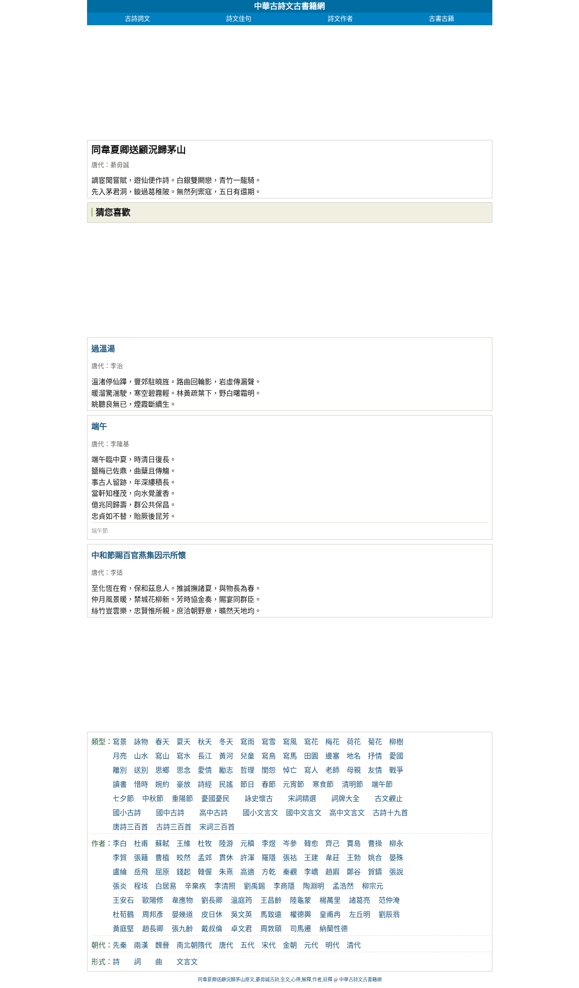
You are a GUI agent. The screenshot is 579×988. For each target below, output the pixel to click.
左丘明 (359, 915)
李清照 (225, 886)
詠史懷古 (259, 799)
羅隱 (269, 858)
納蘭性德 (333, 929)
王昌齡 (271, 900)
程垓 (141, 886)
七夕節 (123, 799)
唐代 (97, 165)
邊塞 (332, 756)
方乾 (269, 872)
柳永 (396, 844)
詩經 (205, 785)
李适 (116, 572)
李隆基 (119, 444)
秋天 (205, 742)
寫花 (311, 742)
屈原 (162, 872)
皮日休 (212, 915)
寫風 (290, 742)
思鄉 (162, 770)
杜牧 (205, 844)
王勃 (354, 858)
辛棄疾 (195, 886)
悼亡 (290, 770)
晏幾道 (182, 915)
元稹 (247, 844)
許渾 (247, 858)
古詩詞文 (137, 18)
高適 (247, 872)
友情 (375, 770)
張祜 (290, 858)
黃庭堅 (123, 929)
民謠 (226, 785)
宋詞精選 (302, 799)
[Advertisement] (289, 80)
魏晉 (162, 945)
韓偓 (205, 872)
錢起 (183, 872)
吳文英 (241, 915)
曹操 (375, 844)
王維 (183, 844)
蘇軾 (162, 844)
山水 (141, 756)
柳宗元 (372, 886)
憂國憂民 (215, 799)
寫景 (120, 742)
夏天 (183, 742)
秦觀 (290, 872)
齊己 (332, 844)
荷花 (354, 742)
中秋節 (152, 799)
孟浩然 (343, 886)
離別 (120, 770)
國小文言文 (260, 813)
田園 (311, 756)
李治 (116, 366)
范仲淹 (389, 900)
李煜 (269, 844)
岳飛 (141, 872)
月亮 (120, 756)
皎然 (183, 858)
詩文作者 (340, 18)
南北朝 (187, 945)
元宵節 (293, 785)
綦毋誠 (119, 165)
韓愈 (311, 844)
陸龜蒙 (300, 900)
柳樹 (396, 742)
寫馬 (290, 756)
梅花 (332, 742)
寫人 (311, 770)
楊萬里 (330, 900)
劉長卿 (212, 900)
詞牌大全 (345, 799)
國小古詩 (127, 813)
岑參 (290, 844)
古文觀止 (389, 799)
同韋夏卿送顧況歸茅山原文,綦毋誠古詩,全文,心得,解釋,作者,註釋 (265, 979)
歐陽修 (152, 900)
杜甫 (141, 844)
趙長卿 (152, 929)
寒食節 (323, 785)
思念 (183, 770)
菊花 (375, 742)
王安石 (123, 900)
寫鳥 (269, 756)
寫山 (162, 756)
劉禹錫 (254, 886)
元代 (311, 945)
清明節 (352, 785)
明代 (332, 945)
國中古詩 (170, 813)
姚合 (375, 858)
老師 (332, 770)
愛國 (396, 756)
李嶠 (311, 872)
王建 (311, 858)
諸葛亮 (359, 900)
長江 (205, 756)
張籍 (141, 858)
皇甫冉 (330, 915)
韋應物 (182, 900)
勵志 (226, 770)
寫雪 (269, 742)
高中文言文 (347, 813)
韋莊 (332, 858)
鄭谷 (354, 872)
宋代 (269, 945)
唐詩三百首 (130, 827)
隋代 (205, 945)
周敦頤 (271, 929)
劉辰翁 (389, 915)
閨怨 (269, 770)
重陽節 (182, 799)
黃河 (226, 756)
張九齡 (182, 929)
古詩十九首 (390, 813)
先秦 (120, 945)
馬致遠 (271, 915)
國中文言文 (303, 813)
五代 (247, 945)
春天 (162, 742)
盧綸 (120, 872)
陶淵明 (313, 886)
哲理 (247, 770)
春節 (269, 785)
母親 (354, 770)
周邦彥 (152, 915)
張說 (396, 872)
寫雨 (247, 742)
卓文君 (241, 929)
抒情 (375, 756)
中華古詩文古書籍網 (289, 6)
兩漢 (141, 945)
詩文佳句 (238, 18)
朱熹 (226, 872)
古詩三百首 (173, 827)
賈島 (354, 844)
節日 (247, 785)
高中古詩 (213, 813)
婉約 (162, 785)
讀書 (120, 785)
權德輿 (300, 915)
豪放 (183, 785)
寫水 (183, 756)
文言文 (187, 962)
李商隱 (284, 886)
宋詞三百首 (217, 827)
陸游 (226, 844)
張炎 (120, 886)
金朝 (290, 945)
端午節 (99, 531)
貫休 (226, 858)
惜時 (141, 785)
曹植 (162, 858)
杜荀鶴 (123, 915)
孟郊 (205, 858)
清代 (354, 945)
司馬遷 (300, 929)
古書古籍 (441, 18)
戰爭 (396, 770)
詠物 (141, 742)
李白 (120, 844)
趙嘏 (332, 872)
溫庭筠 (241, 900)
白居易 (165, 886)
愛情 (205, 770)
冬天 (226, 742)
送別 (141, 770)
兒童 (247, 756)
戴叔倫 (212, 929)
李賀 (120, 858)
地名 (354, 756)
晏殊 (396, 858)
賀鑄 (375, 872)
